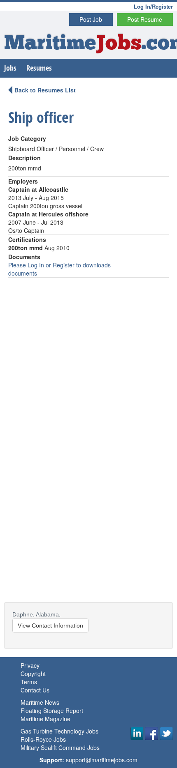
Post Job (90, 19)
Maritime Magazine (45, 719)
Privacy (30, 665)
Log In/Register (153, 6)
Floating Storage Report (52, 710)
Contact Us (35, 690)
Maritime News (40, 702)
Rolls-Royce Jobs (43, 739)
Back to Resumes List (45, 90)
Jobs (10, 68)
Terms (29, 682)
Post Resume (144, 19)
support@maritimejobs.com (101, 760)
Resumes (39, 68)
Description (24, 158)
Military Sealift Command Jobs (60, 747)
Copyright (33, 673)
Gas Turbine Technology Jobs (59, 731)
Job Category (27, 138)
